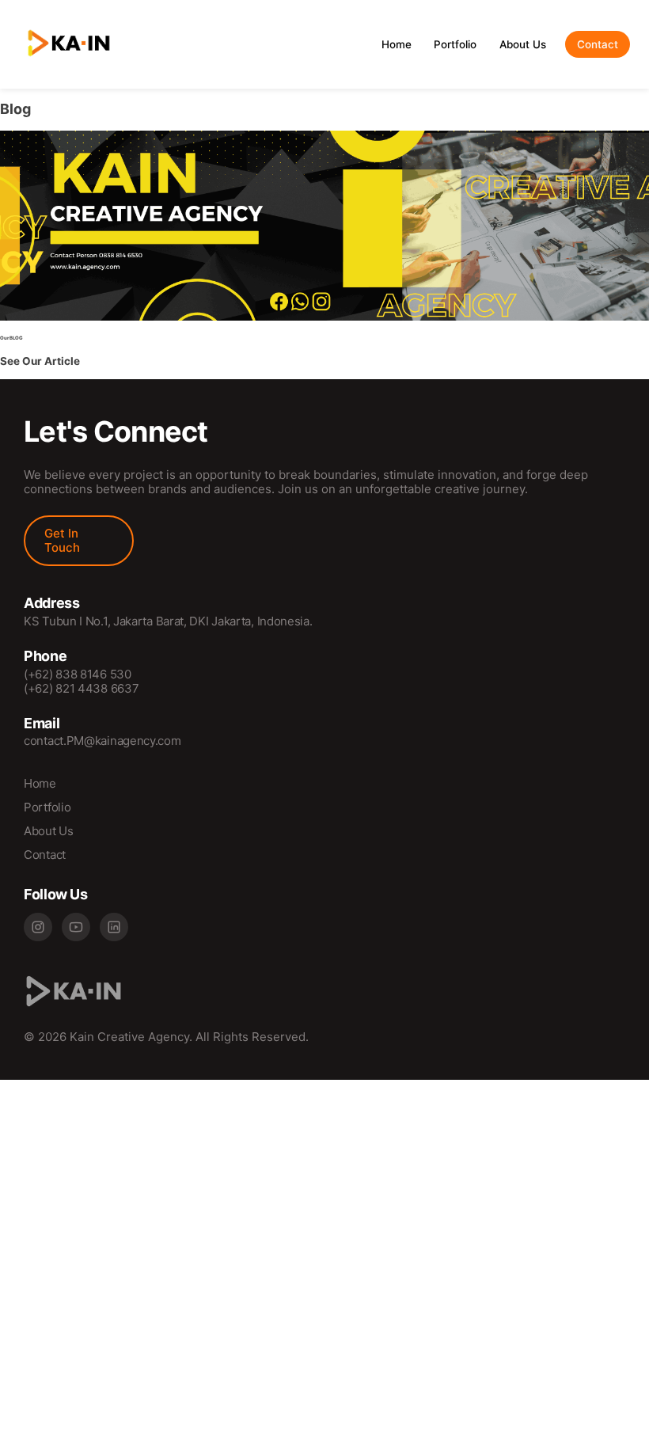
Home (396, 44)
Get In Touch (62, 540)
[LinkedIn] (114, 927)
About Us (522, 44)
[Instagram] (38, 927)
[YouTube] (76, 927)
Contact (597, 44)
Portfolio (455, 44)
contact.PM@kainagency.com (102, 740)
